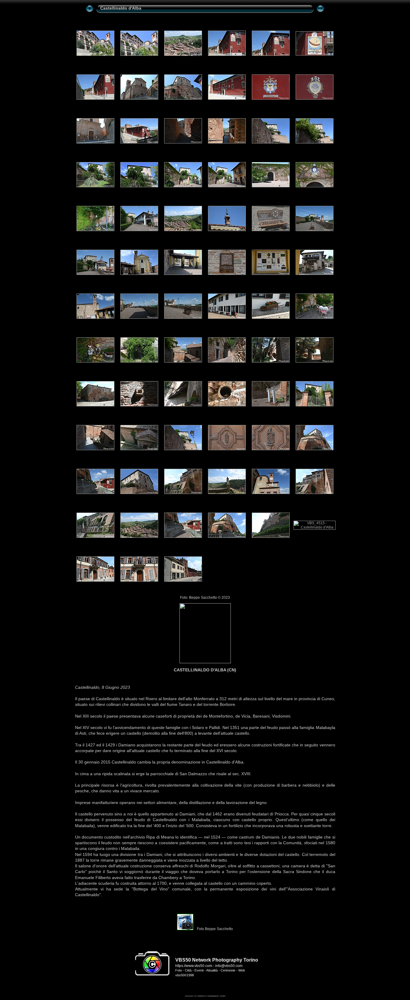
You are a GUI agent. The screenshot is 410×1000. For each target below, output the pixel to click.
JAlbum (201, 996)
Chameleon (213, 996)
